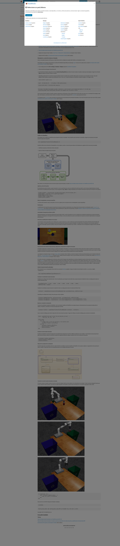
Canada (26, 24)
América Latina (28, 22)
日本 (79, 33)
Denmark (44, 24)
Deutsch (63, 33)
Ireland (44, 33)
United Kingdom (64, 38)
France (44, 31)
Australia (80, 22)
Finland (44, 29)
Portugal (62, 28)
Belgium (44, 22)
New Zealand (80, 26)
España (44, 28)
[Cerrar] (94, 3)
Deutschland (45, 26)
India (79, 24)
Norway (62, 24)
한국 (79, 35)
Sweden (62, 29)
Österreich (63, 26)
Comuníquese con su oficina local (60, 42)
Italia (44, 35)
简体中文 (81, 29)
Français (63, 36)
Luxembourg (45, 36)
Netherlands (63, 22)
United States (27, 26)
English (63, 35)
